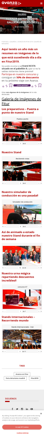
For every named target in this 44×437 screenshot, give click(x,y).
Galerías (22, 14)
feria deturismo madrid (15, 378)
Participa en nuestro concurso (19, 74)
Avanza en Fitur (22, 374)
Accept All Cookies (22, 427)
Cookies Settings (23, 433)
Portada (5, 42)
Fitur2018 (34, 378)
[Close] (41, 414)
